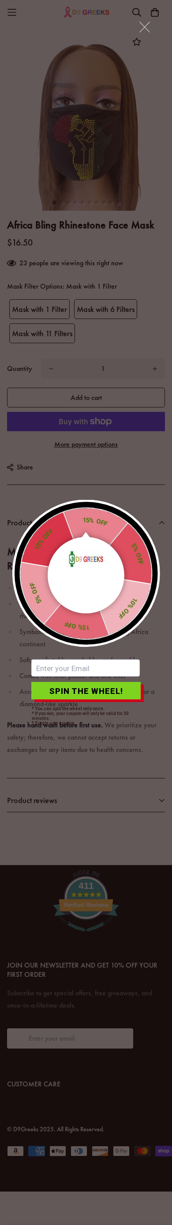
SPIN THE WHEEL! (86, 690)
